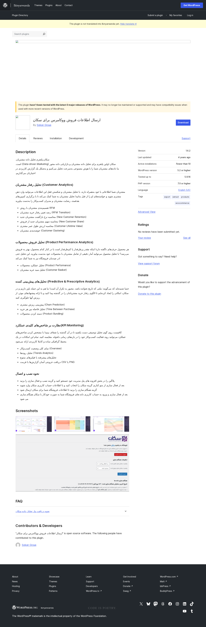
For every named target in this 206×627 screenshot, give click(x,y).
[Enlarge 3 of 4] (125, 420)
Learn (89, 576)
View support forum (149, 263)
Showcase (54, 576)
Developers (92, 586)
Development (76, 138)
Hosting (16, 586)
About (15, 576)
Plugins (52, 586)
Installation (56, 138)
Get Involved (129, 576)
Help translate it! (128, 24)
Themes (53, 581)
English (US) (184, 190)
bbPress (165, 586)
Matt (163, 581)
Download (183, 122)
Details (22, 138)
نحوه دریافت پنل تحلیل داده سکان (32, 511)
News (15, 581)
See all (186, 237)
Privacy (15, 591)
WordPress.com (169, 576)
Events (126, 581)
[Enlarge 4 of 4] (125, 438)
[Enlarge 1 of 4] (47, 420)
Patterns (53, 591)
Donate (128, 586)
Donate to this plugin (149, 293)
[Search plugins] (44, 34)
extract (176, 197)
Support (186, 138)
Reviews (38, 138)
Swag (127, 591)
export (167, 197)
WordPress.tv (94, 591)
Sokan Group (44, 125)
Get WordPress (192, 5)
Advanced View (146, 211)
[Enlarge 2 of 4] (86, 420)
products (185, 197)
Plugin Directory (20, 15)
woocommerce (182, 203)
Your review (144, 237)
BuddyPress (167, 591)
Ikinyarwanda (47, 608)
